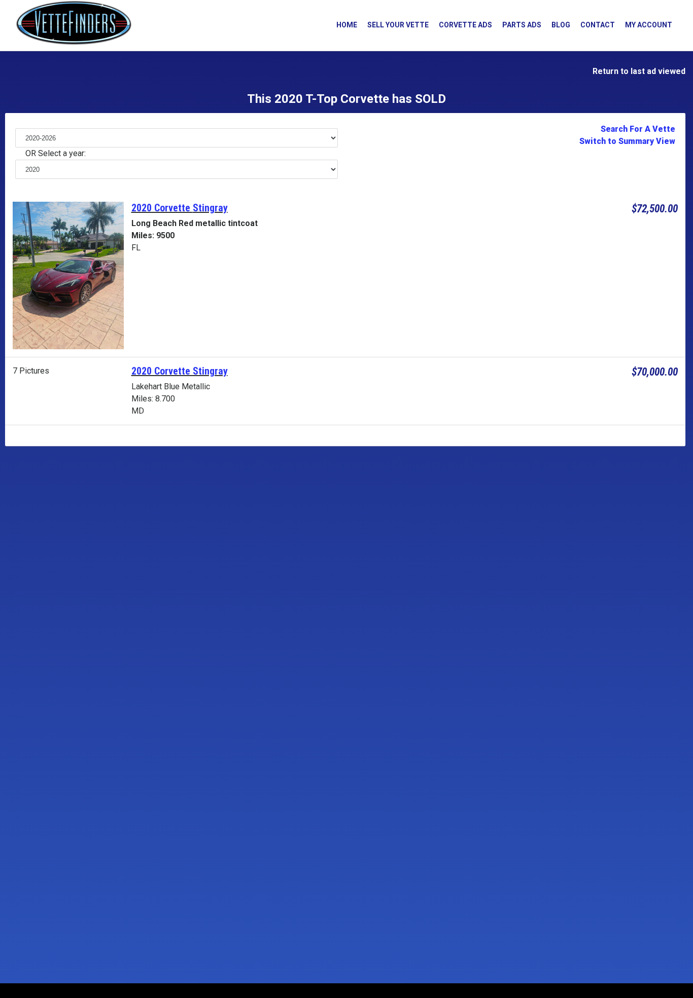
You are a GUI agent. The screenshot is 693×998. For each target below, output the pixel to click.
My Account (648, 25)
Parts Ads (521, 25)
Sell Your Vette (398, 25)
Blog (560, 25)
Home (346, 25)
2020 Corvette (162, 208)
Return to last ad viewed (636, 71)
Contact (597, 25)
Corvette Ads (465, 25)
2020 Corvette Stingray (179, 371)
